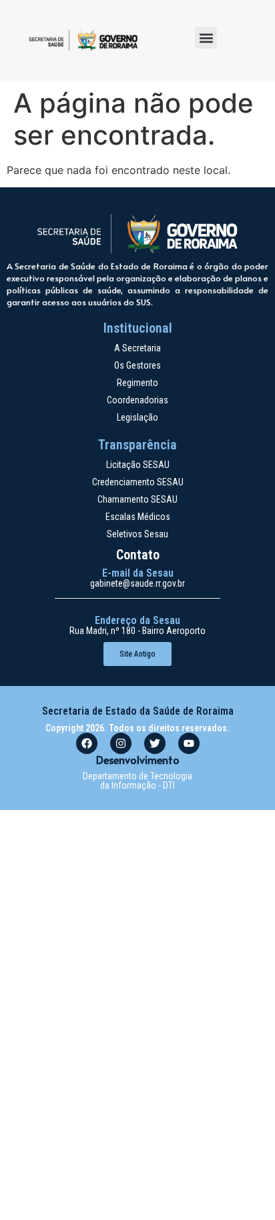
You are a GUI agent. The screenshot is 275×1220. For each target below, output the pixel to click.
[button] (206, 38)
